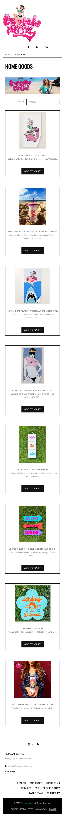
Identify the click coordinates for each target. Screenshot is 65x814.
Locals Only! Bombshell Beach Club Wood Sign (32, 549)
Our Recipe (35, 783)
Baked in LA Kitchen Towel (32, 155)
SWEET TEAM (36, 793)
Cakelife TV (53, 793)
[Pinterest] (29, 744)
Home (8, 54)
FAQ (37, 788)
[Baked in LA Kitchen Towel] (32, 130)
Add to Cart (32, 171)
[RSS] (38, 744)
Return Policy (51, 788)
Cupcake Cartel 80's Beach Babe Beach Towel (32, 390)
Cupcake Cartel (27, 803)
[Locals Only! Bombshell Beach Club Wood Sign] (32, 524)
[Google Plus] (33, 744)
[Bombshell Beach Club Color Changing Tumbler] (32, 206)
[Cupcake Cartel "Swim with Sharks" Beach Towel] (32, 286)
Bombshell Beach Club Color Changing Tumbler (32, 231)
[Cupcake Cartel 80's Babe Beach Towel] (32, 365)
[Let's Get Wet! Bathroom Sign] (32, 444)
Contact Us (53, 783)
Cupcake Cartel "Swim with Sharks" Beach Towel (32, 311)
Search (21, 783)
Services (26, 788)
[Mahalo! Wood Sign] (32, 603)
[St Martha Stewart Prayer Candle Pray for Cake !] (32, 679)
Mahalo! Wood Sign (33, 628)
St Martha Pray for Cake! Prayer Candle (32, 704)
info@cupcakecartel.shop (21, 766)
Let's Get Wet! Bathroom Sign (32, 469)
